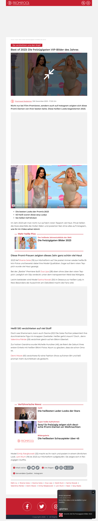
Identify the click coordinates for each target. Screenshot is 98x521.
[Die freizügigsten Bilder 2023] (26, 243)
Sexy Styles (76, 486)
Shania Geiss (25, 260)
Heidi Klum (59, 483)
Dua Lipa (45, 271)
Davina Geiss (37, 483)
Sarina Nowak (44, 280)
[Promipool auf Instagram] (56, 506)
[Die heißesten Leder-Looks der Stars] (26, 413)
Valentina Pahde (18, 339)
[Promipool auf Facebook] (27, 506)
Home (12, 39)
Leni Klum (21, 457)
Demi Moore (17, 356)
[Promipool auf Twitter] (41, 506)
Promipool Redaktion (23, 101)
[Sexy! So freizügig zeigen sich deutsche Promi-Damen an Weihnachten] (26, 427)
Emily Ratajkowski (26, 454)
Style (16, 39)
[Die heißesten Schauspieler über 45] (26, 441)
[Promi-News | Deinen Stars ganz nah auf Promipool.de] (45, 3)
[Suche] (83, 3)
